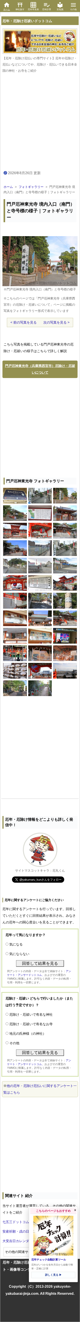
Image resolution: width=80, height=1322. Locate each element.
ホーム (8, 187)
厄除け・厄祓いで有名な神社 (31, 1014)
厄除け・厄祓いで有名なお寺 (31, 1024)
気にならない (19, 954)
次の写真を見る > (56, 322)
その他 (14, 1043)
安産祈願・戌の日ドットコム (24, 1231)
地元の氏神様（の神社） (27, 1033)
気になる (16, 944)
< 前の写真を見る (23, 322)
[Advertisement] (40, 427)
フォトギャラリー (31, 187)
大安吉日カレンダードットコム (25, 1241)
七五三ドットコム (15, 1222)
